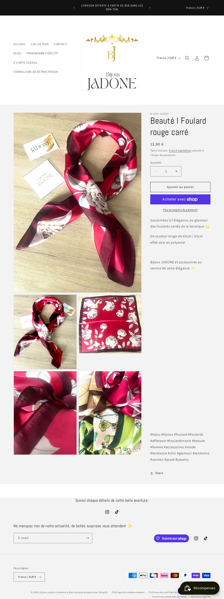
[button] (187, 58)
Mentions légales (200, 596)
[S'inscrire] (87, 538)
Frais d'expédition (180, 150)
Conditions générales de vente (169, 596)
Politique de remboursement (128, 592)
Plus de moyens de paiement (180, 209)
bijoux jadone (47, 592)
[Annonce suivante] (150, 7)
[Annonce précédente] (74, 7)
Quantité (155, 162)
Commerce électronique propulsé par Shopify (82, 592)
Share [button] (159, 473)
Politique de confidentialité (165, 592)
